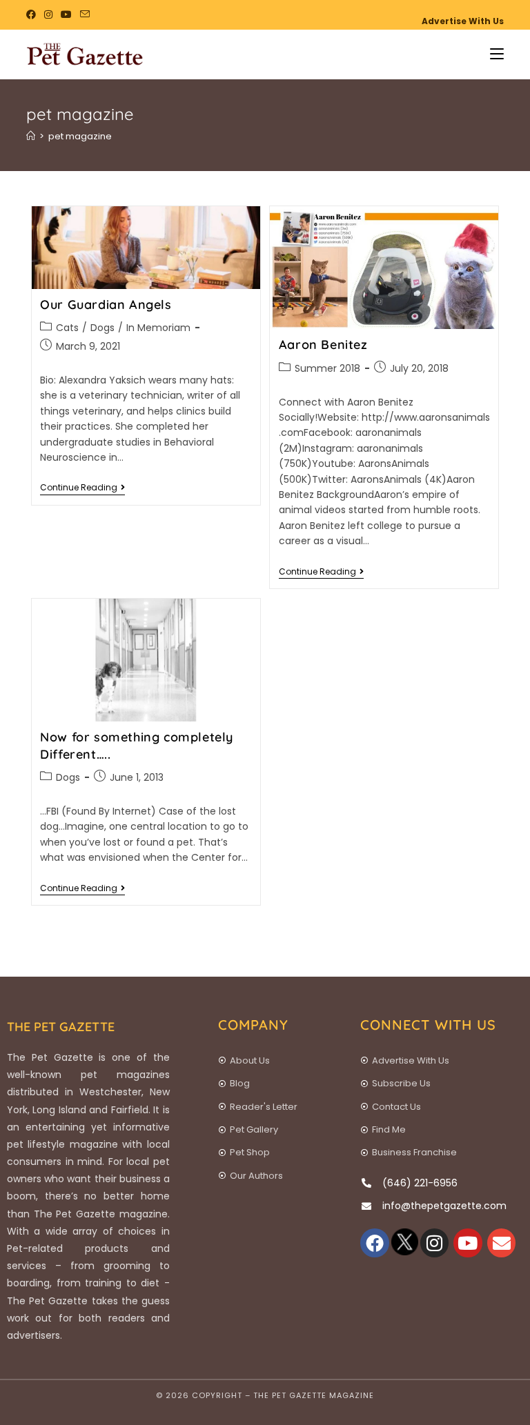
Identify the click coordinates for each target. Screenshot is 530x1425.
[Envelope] (501, 1242)
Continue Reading (82, 488)
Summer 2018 (327, 368)
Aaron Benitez (323, 344)
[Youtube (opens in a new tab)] (66, 14)
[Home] (30, 136)
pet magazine (80, 136)
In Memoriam (158, 328)
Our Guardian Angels (105, 304)
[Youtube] (467, 1242)
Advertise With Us (463, 21)
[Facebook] (374, 1242)
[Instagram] (434, 1242)
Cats (67, 328)
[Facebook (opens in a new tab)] (33, 14)
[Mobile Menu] (492, 54)
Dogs (102, 328)
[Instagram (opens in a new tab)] (48, 14)
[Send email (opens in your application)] (85, 14)
